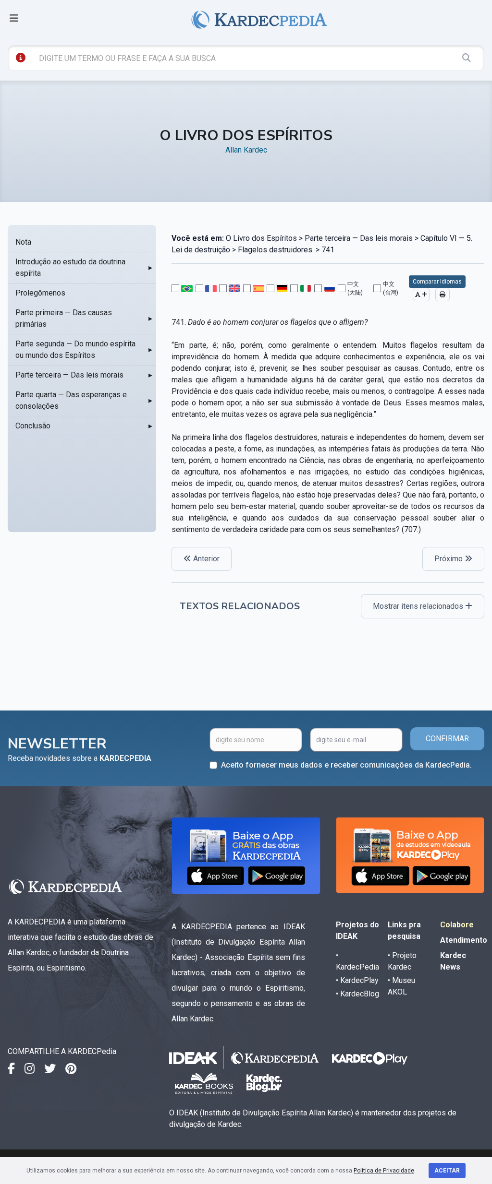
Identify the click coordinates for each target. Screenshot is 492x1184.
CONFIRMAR (447, 738)
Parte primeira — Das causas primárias (63, 318)
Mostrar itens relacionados (419, 606)
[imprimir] (442, 294)
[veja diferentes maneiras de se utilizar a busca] (20, 57)
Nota (23, 242)
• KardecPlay (357, 980)
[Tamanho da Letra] (421, 294)
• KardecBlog (357, 993)
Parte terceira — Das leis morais (69, 374)
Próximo (449, 558)
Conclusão (32, 425)
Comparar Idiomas (437, 281)
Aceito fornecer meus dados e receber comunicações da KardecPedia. (346, 765)
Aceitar (447, 1170)
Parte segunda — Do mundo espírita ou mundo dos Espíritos (75, 349)
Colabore (457, 924)
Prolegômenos (40, 292)
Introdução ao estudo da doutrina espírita (70, 267)
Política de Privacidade (384, 1170)
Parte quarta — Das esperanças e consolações (71, 400)
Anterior (205, 558)
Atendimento (463, 940)
